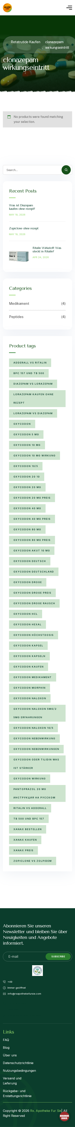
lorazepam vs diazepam (33, 413)
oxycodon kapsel (28, 645)
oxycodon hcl (25, 613)
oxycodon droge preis (32, 592)
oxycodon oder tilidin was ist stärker (36, 763)
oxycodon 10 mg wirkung (34, 455)
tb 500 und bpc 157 (28, 818)
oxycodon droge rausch (34, 603)
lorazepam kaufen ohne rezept (33, 398)
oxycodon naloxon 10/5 (33, 727)
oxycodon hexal (27, 624)
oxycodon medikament (32, 677)
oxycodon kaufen (28, 666)
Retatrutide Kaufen (25, 42)
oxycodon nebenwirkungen (36, 749)
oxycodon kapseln (29, 656)
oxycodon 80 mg (27, 529)
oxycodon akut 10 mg (31, 550)
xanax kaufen (25, 839)
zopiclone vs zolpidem (32, 860)
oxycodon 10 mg (27, 445)
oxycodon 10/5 (25, 466)
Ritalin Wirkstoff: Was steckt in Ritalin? (46, 249)
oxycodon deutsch (29, 561)
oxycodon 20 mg (27, 487)
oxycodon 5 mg (26, 434)
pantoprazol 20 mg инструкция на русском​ (34, 793)
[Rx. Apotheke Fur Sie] (7, 7)
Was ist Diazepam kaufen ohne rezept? (22, 207)
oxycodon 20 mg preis (32, 497)
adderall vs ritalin (30, 362)
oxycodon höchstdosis (33, 635)
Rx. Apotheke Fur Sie (45, 1111)
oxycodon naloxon (29, 698)
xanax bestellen (27, 829)
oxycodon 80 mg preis (32, 540)
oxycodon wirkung (29, 778)
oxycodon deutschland (33, 571)
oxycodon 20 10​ (26, 476)
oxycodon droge (27, 582)
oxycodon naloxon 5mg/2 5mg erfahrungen (35, 713)
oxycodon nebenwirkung (34, 738)
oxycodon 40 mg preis (32, 518)
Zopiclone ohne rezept (23, 228)
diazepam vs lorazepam (33, 383)
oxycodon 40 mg (27, 508)
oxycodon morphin (29, 687)
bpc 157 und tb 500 (28, 373)
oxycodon (22, 423)
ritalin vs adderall (30, 808)
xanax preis (23, 850)
